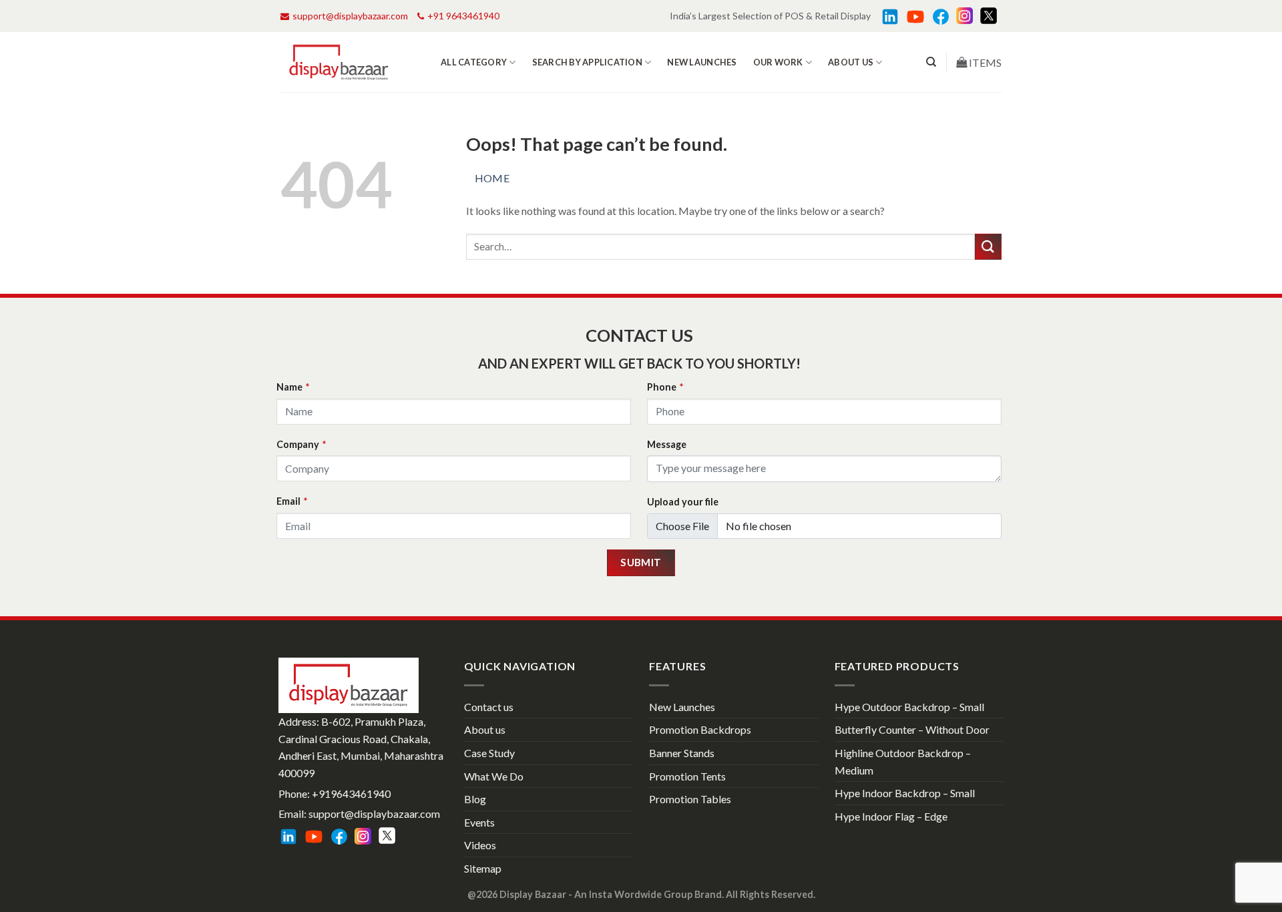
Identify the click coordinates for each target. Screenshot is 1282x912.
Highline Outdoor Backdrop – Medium (903, 761)
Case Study (489, 752)
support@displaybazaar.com (350, 15)
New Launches (701, 62)
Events (479, 822)
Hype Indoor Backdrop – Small (905, 792)
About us (850, 62)
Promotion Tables (690, 798)
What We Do (493, 776)
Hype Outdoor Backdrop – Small (909, 706)
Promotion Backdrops (700, 729)
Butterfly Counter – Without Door (912, 729)
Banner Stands (681, 752)
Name (292, 387)
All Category (474, 62)
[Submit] (988, 247)
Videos (480, 845)
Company (301, 444)
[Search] (931, 62)
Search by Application (587, 62)
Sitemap (482, 868)
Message (666, 444)
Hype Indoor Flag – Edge (891, 816)
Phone (665, 387)
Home (492, 178)
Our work (778, 62)
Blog (475, 798)
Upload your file (682, 501)
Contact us (488, 706)
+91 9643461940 (463, 15)
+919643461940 (351, 793)
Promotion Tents (687, 776)
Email (291, 501)
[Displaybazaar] (338, 62)
